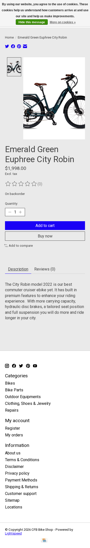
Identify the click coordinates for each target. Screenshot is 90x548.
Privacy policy (17, 473)
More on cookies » (63, 22)
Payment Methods (21, 480)
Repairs (11, 410)
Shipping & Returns (21, 486)
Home (9, 37)
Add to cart (45, 225)
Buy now (45, 236)
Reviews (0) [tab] (44, 269)
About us (12, 453)
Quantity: (11, 203)
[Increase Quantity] (20, 212)
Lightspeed (13, 533)
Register (12, 428)
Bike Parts (14, 390)
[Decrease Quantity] (9, 212)
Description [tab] (18, 269)
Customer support (20, 493)
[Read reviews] (21, 184)
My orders (14, 435)
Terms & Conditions (22, 459)
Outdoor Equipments (23, 396)
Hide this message (31, 22)
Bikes (10, 383)
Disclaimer (14, 466)
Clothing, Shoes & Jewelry (28, 403)
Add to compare (21, 245)
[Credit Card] (44, 540)
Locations (13, 507)
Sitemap (12, 500)
